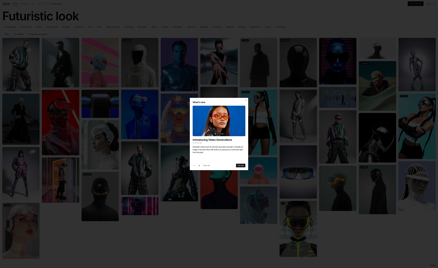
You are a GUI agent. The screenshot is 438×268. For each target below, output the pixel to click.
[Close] (245, 100)
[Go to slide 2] (217, 133)
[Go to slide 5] (222, 133)
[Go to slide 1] (215, 133)
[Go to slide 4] (220, 133)
